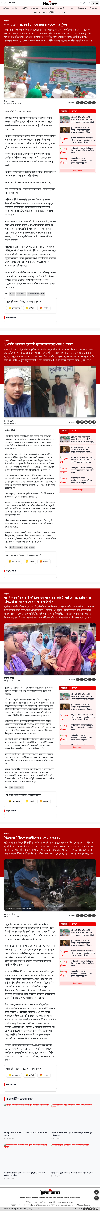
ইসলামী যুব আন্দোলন (16, 547)
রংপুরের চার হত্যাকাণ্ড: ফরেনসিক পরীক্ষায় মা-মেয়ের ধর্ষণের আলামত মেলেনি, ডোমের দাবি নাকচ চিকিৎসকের (83, 140)
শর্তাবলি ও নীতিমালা (63, 1198)
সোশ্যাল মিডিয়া (49, 12)
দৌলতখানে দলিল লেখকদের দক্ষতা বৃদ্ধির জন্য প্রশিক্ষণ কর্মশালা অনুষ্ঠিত (24, 1174)
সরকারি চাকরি (19, 787)
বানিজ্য (37, 12)
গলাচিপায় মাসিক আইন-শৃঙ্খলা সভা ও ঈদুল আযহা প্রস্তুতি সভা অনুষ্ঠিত (72, 1134)
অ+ (96, 1192)
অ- (96, 1198)
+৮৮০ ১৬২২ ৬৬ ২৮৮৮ (64, 1205)
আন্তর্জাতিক (61, 8)
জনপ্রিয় (74, 111)
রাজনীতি (24, 8)
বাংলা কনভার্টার (75, 1198)
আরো (61, 12)
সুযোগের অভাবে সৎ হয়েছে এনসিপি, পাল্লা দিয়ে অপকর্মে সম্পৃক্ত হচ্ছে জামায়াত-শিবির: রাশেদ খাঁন (80, 130)
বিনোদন (81, 8)
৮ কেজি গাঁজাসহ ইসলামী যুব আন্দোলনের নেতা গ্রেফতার (38, 344)
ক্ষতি (11, 787)
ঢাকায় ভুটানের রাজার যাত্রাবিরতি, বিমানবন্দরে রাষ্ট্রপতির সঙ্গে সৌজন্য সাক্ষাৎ (82, 150)
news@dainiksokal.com (41, 1205)
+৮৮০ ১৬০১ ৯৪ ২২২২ (24, 1205)
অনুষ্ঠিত (12, 294)
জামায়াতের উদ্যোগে (33, 294)
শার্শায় (43, 294)
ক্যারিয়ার (42, 1198)
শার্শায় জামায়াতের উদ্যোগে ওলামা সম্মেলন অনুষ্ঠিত (35, 24)
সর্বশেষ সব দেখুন (77, 170)
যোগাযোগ (35, 1198)
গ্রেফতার (31, 547)
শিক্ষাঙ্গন (93, 8)
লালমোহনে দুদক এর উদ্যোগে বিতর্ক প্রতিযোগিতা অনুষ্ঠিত (72, 1173)
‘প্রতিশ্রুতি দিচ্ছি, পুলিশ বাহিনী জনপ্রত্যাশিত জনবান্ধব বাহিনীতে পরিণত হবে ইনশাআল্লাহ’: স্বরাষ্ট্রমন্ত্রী (82, 119)
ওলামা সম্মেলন (21, 294)
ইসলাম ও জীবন (48, 8)
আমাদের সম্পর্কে (25, 1198)
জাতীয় (14, 8)
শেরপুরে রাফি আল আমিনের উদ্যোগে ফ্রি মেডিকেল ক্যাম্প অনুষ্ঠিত (25, 1134)
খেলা (72, 8)
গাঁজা (25, 547)
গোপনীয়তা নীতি (51, 1198)
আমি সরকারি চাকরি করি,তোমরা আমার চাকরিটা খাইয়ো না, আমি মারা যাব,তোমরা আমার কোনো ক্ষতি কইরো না (47, 599)
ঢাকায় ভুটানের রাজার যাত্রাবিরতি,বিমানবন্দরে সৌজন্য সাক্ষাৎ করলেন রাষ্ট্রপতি (81, 160)
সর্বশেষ (6, 8)
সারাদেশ (34, 8)
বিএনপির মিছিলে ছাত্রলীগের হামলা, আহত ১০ (32, 837)
